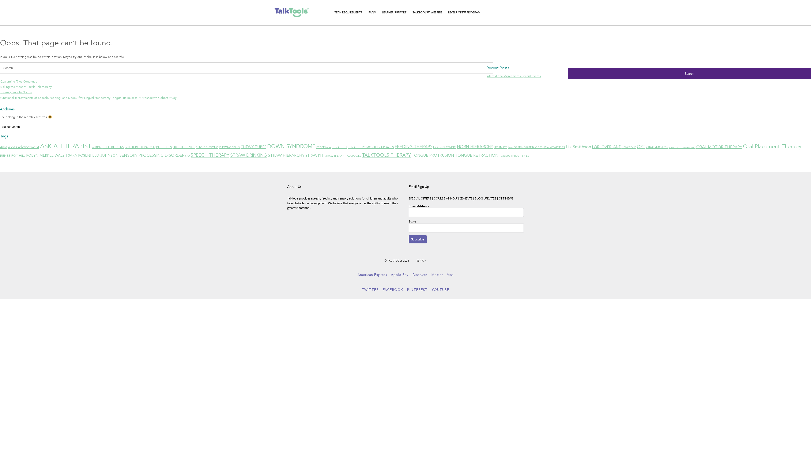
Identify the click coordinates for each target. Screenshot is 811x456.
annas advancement (23, 147)
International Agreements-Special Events (514, 76)
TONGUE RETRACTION (476, 156)
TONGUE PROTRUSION (433, 155)
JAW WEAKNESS (554, 147)
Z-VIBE (525, 156)
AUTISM (97, 147)
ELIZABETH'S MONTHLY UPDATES (371, 147)
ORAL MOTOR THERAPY (719, 147)
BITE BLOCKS (113, 147)
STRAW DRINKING (248, 155)
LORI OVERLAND (607, 147)
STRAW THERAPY (334, 156)
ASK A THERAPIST (65, 147)
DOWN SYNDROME (291, 146)
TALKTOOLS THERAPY (386, 155)
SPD (187, 156)
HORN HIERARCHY (475, 147)
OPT (641, 147)
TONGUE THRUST (510, 156)
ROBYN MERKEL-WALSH (46, 155)
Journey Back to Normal (16, 92)
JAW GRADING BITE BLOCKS (525, 147)
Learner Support (394, 12)
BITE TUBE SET (184, 147)
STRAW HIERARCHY (286, 155)
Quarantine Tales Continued (18, 81)
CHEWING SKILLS (229, 147)
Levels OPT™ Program (464, 12)
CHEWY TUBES (253, 147)
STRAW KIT (314, 155)
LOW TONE (629, 147)
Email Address (419, 206)
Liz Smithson (578, 147)
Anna (3, 147)
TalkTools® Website (427, 12)
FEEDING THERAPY (413, 147)
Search (421, 261)
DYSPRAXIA (323, 147)
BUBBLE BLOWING (207, 147)
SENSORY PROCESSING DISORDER (151, 155)
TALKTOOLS (353, 156)
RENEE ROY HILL (12, 155)
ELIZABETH (339, 147)
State (412, 221)
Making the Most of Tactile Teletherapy (26, 87)
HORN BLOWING (444, 147)
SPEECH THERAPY (210, 155)
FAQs (372, 12)
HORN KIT (500, 147)
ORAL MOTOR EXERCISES (682, 148)
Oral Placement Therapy (772, 146)
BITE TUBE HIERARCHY (140, 147)
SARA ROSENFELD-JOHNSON (93, 155)
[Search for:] (243, 69)
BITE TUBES (164, 147)
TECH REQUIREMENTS (348, 12)
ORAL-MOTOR (657, 147)
